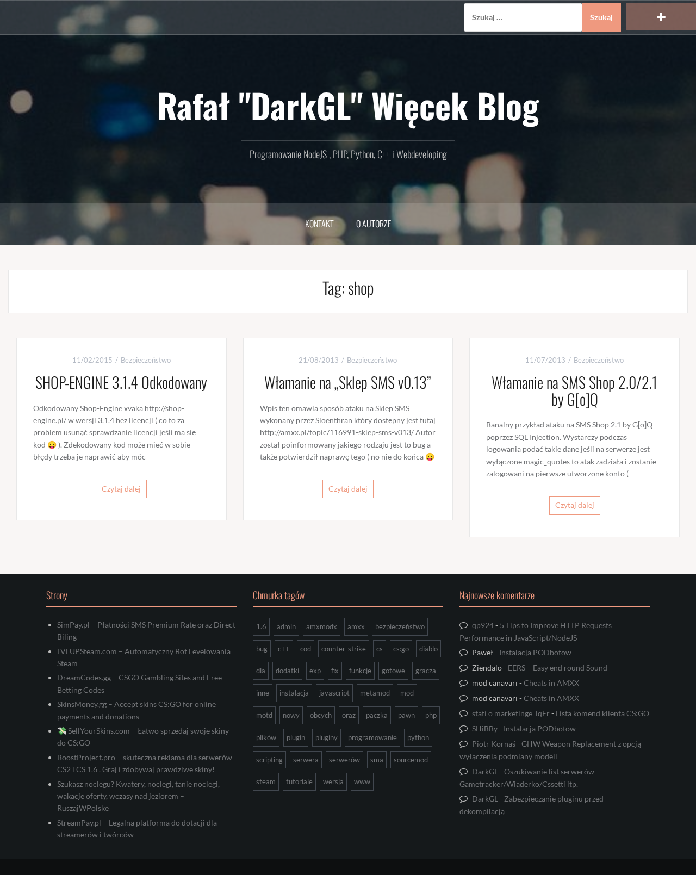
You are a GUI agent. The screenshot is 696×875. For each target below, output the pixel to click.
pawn (406, 715)
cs (379, 648)
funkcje (360, 670)
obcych (321, 715)
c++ (284, 648)
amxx (356, 626)
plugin (296, 737)
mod (407, 692)
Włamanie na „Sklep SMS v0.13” (347, 382)
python (418, 737)
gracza (425, 670)
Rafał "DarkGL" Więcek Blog (348, 105)
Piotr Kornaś (493, 743)
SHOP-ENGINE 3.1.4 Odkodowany (121, 382)
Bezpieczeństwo (146, 360)
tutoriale (299, 781)
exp (315, 670)
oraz (349, 715)
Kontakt (319, 223)
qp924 (483, 625)
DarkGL (485, 771)
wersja (333, 781)
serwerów (344, 759)
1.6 (261, 626)
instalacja (294, 692)
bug (262, 648)
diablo (428, 648)
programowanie (372, 737)
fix (335, 670)
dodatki (287, 670)
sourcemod (411, 759)
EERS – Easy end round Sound (557, 667)
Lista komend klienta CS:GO (602, 713)
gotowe (393, 670)
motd (264, 715)
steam (266, 781)
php (431, 715)
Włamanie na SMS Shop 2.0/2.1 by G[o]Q (574, 390)
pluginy (326, 737)
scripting (269, 759)
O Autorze (373, 223)
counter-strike (343, 648)
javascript (334, 692)
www (362, 781)
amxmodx (321, 626)
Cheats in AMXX (551, 682)
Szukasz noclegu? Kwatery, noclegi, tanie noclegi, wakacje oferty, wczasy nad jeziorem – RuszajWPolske (138, 796)
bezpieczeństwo (400, 626)
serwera (306, 759)
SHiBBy (485, 728)
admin (286, 626)
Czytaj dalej (121, 488)
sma (376, 759)
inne (262, 692)
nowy (291, 715)
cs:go (401, 648)
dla (260, 670)
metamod (375, 692)
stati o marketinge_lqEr (511, 713)
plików (266, 737)
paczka (377, 715)
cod (305, 648)
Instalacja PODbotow (535, 652)
